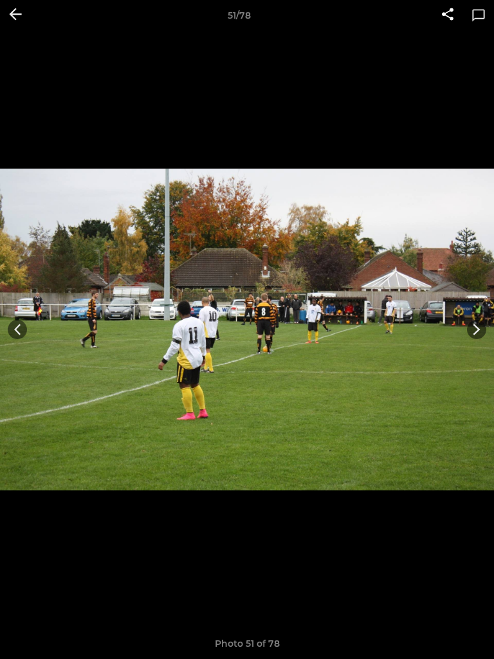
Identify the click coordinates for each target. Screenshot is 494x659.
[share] (447, 15)
